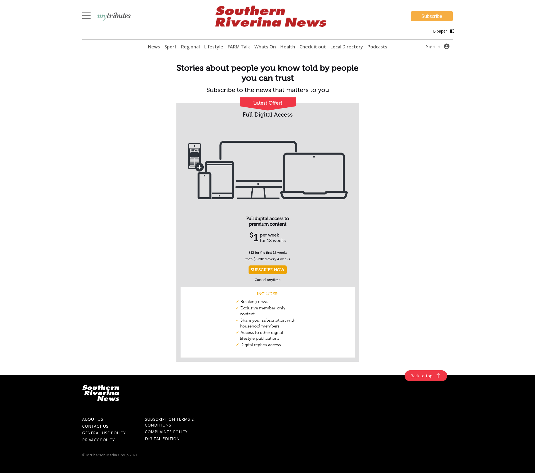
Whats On (265, 47)
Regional (190, 47)
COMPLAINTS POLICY (166, 431)
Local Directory (346, 47)
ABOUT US (92, 419)
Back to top (421, 375)
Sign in (433, 46)
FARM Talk (239, 47)
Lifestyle (213, 47)
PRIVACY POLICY (98, 439)
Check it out (313, 47)
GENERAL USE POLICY (103, 432)
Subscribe (432, 16)
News (154, 47)
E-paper (440, 31)
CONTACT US (95, 426)
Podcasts (377, 47)
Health (287, 47)
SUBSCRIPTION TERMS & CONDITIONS (169, 422)
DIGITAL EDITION (162, 438)
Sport (170, 47)
